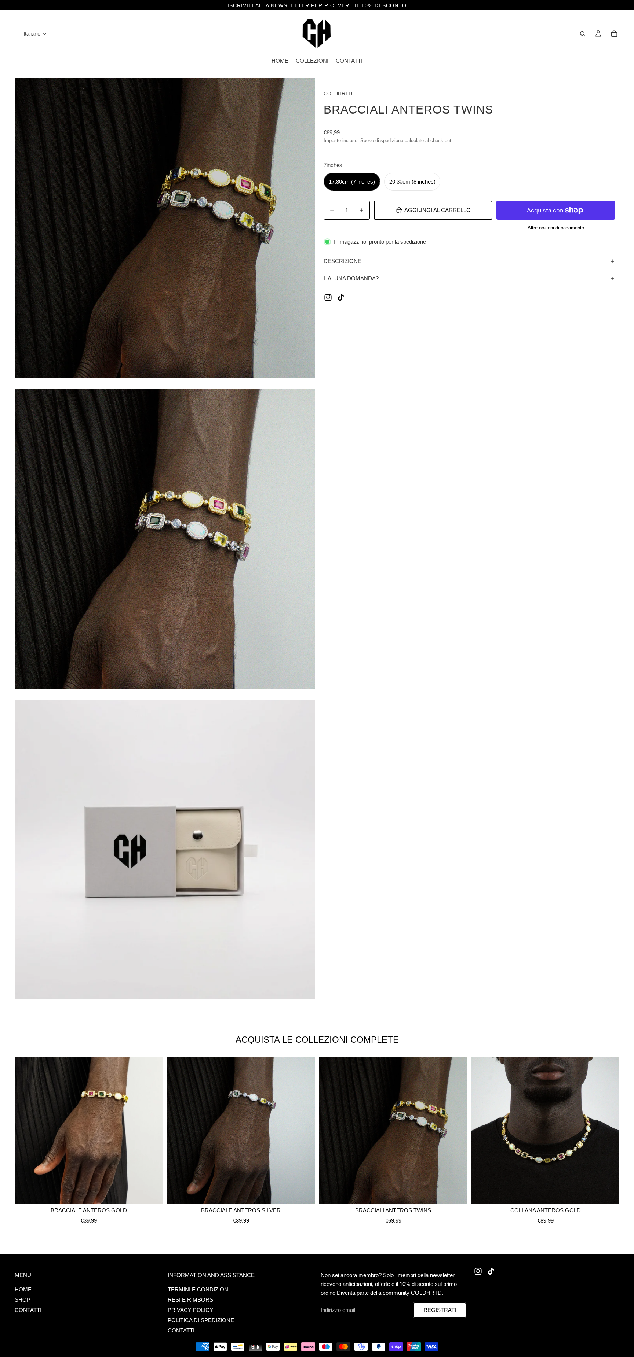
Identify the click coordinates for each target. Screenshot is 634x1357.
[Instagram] (328, 297)
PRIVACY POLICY (190, 1310)
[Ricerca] (583, 34)
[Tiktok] (340, 297)
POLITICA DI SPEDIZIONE (201, 1320)
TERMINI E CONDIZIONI (199, 1289)
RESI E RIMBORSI (191, 1300)
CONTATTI (28, 1310)
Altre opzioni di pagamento (556, 227)
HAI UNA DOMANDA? (351, 278)
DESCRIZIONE (342, 261)
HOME (23, 1289)
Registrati (439, 1310)
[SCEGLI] (151, 1193)
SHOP (22, 1300)
